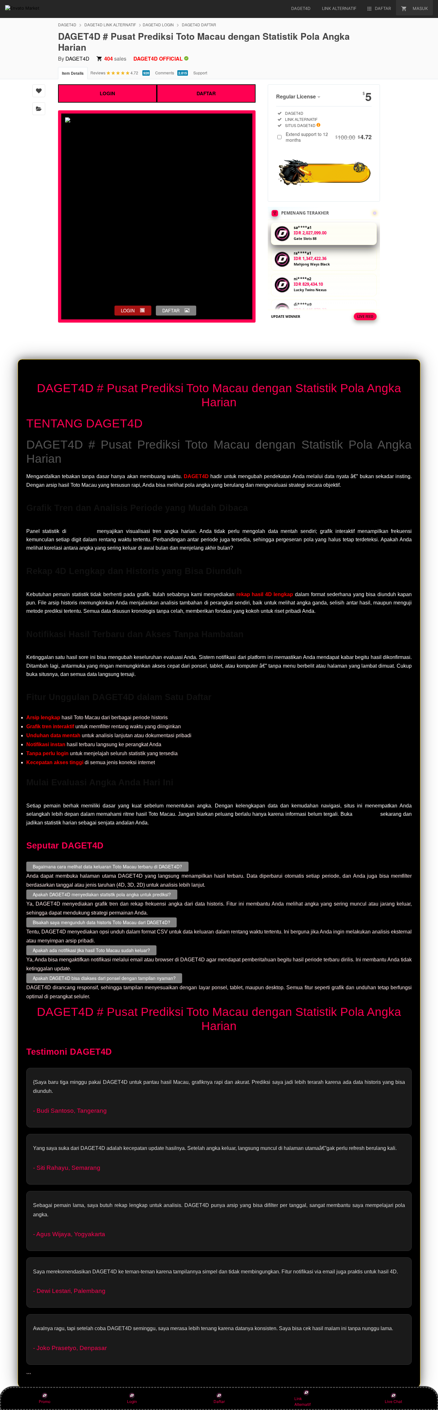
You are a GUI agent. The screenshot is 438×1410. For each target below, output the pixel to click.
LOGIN (107, 93)
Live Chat (393, 1401)
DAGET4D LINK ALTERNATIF (110, 24)
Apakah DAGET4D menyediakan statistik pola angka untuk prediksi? (102, 894)
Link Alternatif (302, 1401)
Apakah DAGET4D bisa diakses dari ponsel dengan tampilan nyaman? (104, 978)
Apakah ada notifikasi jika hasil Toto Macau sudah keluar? (91, 950)
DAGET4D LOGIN (158, 24)
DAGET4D (67, 24)
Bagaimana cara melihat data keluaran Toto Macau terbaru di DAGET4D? (107, 866)
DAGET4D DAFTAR (199, 24)
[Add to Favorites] (38, 90)
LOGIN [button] (128, 310)
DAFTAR (206, 93)
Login (132, 1401)
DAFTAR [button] (171, 310)
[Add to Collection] (38, 108)
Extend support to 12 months (329, 137)
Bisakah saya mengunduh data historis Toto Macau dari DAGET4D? (101, 922)
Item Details (73, 73)
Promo (44, 1401)
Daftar (219, 1401)
